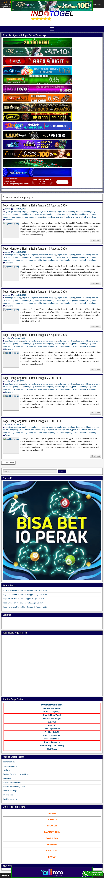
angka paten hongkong (66, 212)
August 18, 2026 (19, 252)
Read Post (95, 240)
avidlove (6, 770)
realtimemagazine (10, 766)
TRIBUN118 (52, 844)
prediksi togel (8, 795)
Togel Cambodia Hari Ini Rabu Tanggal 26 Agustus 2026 (25, 595)
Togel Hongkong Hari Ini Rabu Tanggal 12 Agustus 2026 (35, 291)
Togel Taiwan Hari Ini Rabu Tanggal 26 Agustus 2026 (23, 599)
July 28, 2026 (18, 381)
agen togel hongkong (13, 212)
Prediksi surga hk (10, 799)
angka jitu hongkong (30, 212)
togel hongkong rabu (51, 217)
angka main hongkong (47, 212)
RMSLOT (52, 813)
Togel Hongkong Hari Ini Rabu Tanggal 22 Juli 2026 (32, 421)
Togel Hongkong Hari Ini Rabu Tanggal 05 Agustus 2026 (35, 335)
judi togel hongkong (26, 214)
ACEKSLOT (52, 819)
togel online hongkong (87, 217)
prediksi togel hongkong (81, 214)
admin (7, 209)
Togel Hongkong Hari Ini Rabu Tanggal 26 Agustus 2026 (35, 205)
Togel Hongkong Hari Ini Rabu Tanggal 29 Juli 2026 (32, 378)
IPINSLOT (52, 857)
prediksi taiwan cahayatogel (14, 787)
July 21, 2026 (18, 424)
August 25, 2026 (19, 209)
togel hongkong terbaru (69, 217)
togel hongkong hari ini (33, 217)
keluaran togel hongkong (44, 214)
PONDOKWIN (52, 838)
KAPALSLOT (52, 851)
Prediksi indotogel (10, 791)
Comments (9, 220)
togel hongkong (17, 217)
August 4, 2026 (19, 338)
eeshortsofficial (9, 762)
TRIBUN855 (52, 826)
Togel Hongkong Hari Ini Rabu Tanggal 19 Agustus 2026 (35, 248)
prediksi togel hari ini (63, 214)
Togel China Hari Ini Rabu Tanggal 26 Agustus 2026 (23, 603)
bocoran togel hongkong (85, 212)
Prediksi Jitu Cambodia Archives (16, 774)
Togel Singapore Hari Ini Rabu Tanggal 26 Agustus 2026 (25, 590)
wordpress (7, 778)
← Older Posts (8, 463)
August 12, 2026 (19, 295)
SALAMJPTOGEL (52, 832)
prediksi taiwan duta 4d (12, 783)
